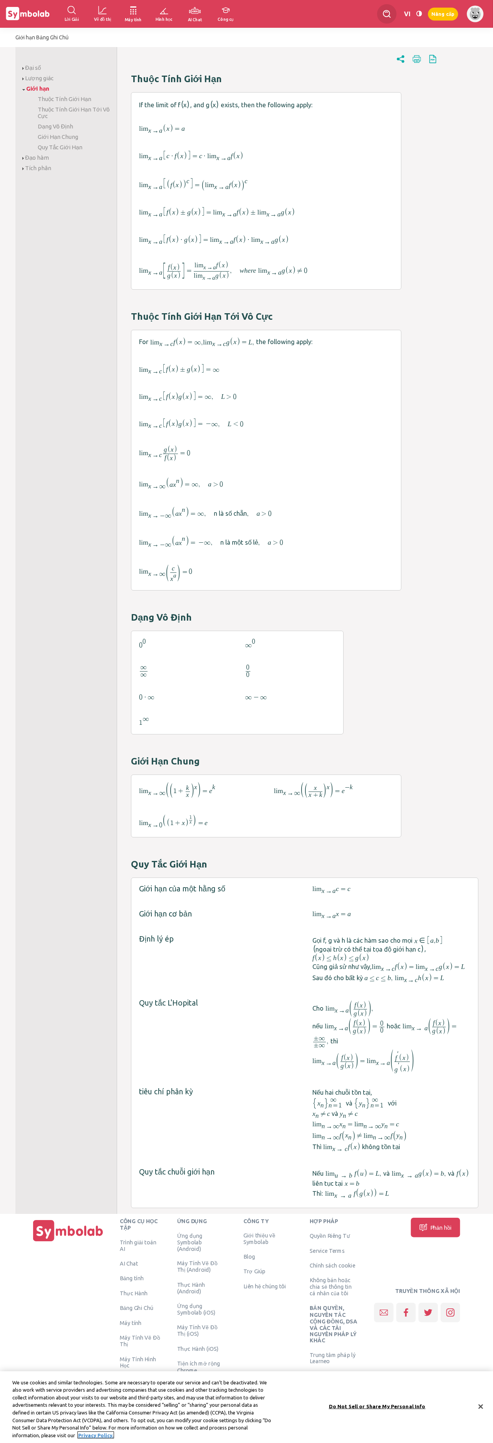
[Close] (480, 1406)
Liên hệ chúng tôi (264, 1286)
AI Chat (129, 1263)
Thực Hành (134, 1293)
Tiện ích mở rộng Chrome (198, 1366)
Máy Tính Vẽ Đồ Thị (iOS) (197, 1330)
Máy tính (131, 1323)
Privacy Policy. (95, 1435)
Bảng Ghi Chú (136, 1308)
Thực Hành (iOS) (198, 1348)
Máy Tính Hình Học (138, 1362)
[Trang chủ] (68, 1241)
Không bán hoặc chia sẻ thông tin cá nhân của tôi (331, 1286)
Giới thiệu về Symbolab (259, 1238)
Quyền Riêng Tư (330, 1235)
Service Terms (327, 1250)
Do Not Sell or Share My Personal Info (377, 1406)
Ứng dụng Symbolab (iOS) (196, 1309)
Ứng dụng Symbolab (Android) (190, 1242)
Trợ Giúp (254, 1271)
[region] (246, 1407)
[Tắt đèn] (419, 13)
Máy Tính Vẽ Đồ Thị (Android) (197, 1266)
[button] (400, 62)
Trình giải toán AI (138, 1245)
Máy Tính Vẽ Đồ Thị (140, 1340)
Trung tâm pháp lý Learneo (332, 1358)
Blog (249, 1256)
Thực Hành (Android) (191, 1287)
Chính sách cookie (332, 1265)
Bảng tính (132, 1278)
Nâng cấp (442, 14)
